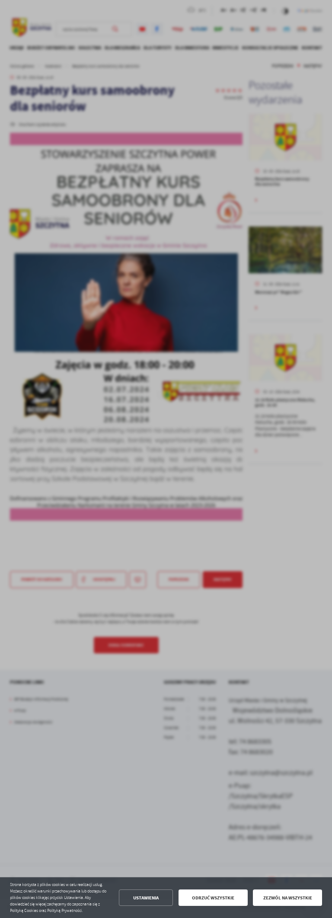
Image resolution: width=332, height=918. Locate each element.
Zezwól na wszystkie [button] (287, 898)
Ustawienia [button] (146, 898)
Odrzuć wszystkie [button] (213, 898)
